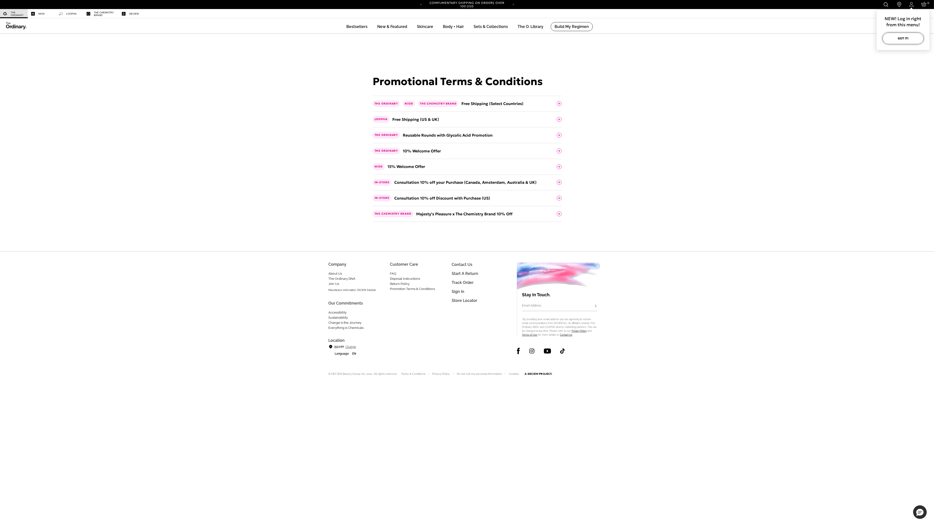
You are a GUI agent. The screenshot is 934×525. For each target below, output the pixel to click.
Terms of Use (529, 334)
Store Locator (464, 300)
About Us (335, 273)
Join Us (333, 284)
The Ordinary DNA (341, 278)
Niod (41, 13)
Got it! (903, 38)
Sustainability (338, 317)
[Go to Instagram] (531, 351)
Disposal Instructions (405, 278)
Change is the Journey (344, 322)
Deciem (134, 13)
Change (350, 347)
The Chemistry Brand (104, 14)
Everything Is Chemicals (346, 328)
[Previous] (420, 4)
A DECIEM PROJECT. (538, 374)
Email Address (531, 305)
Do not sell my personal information (479, 374)
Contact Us (566, 334)
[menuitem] (14, 13)
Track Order (463, 282)
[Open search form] (885, 4)
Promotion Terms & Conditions (412, 289)
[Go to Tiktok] (562, 351)
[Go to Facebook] (518, 351)
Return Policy (400, 284)
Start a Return (465, 273)
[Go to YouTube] (547, 351)
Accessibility (337, 312)
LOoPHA (71, 13)
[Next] (513, 4)
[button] (392, 26)
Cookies (514, 374)
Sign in (458, 291)
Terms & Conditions (413, 374)
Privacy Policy (579, 331)
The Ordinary (17, 14)
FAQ (393, 273)
